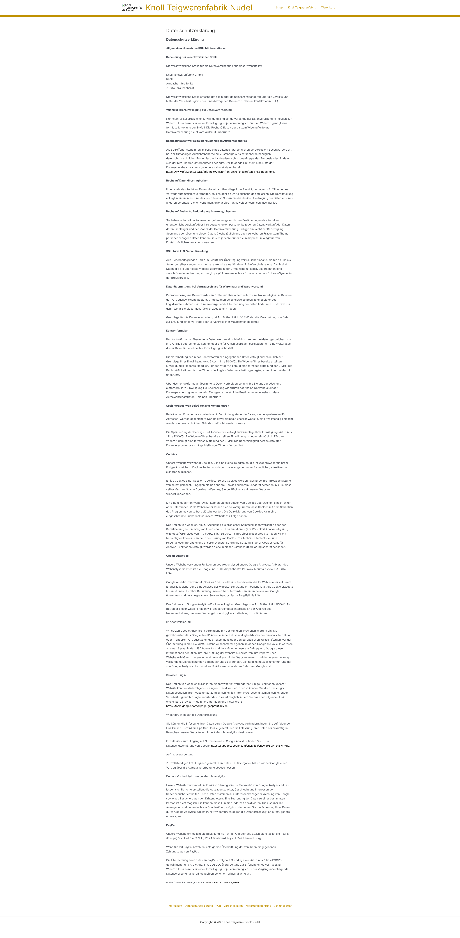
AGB (218, 905)
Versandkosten (233, 905)
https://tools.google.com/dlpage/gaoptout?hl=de (197, 706)
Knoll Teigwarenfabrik (302, 7)
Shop (279, 7)
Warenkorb (328, 7)
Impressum (175, 905)
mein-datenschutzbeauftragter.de (222, 882)
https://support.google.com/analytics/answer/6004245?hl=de (250, 745)
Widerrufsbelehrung (258, 905)
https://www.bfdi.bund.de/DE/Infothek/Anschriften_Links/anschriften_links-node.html (220, 171)
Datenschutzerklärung (199, 905)
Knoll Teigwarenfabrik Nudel (199, 7)
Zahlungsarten (283, 905)
